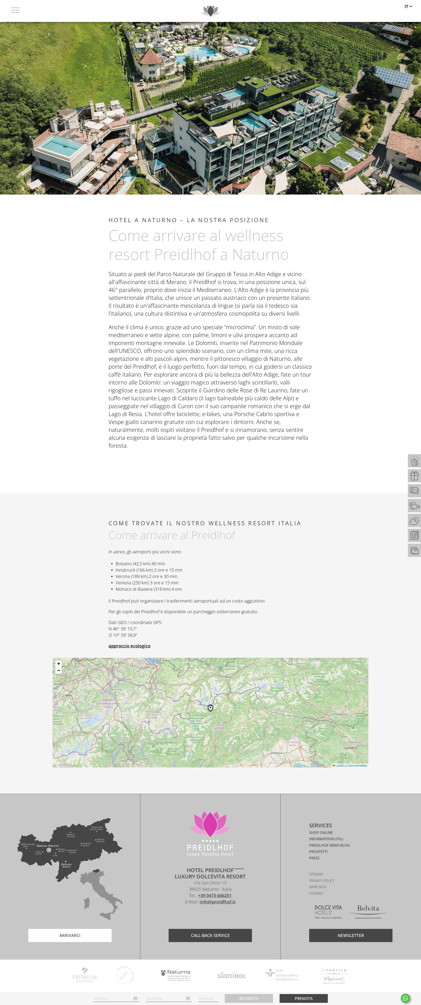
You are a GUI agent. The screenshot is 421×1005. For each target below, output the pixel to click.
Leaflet (339, 765)
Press (314, 858)
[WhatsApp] (405, 998)
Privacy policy (321, 880)
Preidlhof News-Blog (329, 845)
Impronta (317, 887)
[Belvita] (368, 912)
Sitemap (316, 874)
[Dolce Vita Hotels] (328, 912)
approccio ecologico (129, 646)
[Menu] (15, 11)
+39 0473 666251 (215, 895)
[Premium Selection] (84, 975)
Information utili (326, 839)
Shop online (321, 832)
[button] (210, 708)
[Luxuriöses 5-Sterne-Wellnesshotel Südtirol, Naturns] (204, 914)
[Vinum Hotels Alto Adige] (125, 975)
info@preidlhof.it (217, 902)
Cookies (316, 893)
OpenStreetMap (357, 765)
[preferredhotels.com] (333, 975)
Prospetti (318, 851)
